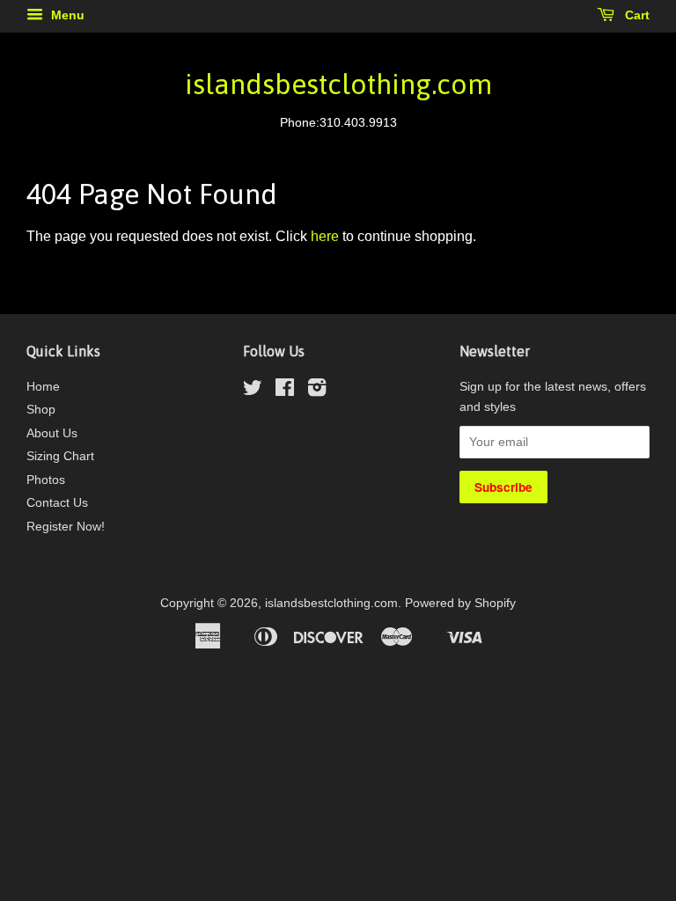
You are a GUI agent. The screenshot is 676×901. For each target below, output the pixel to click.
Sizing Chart (60, 456)
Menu (66, 15)
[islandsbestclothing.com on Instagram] (317, 391)
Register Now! (65, 526)
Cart (635, 15)
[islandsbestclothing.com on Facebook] (285, 391)
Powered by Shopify (460, 603)
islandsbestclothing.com (338, 84)
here (325, 236)
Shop (40, 409)
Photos (45, 480)
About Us (51, 433)
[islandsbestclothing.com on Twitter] (252, 391)
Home (43, 386)
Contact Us (57, 502)
